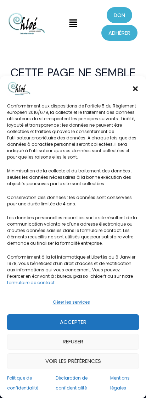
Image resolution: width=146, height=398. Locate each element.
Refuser (73, 341)
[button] (135, 88)
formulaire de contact (31, 283)
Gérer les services (71, 302)
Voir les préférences (73, 361)
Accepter (73, 322)
